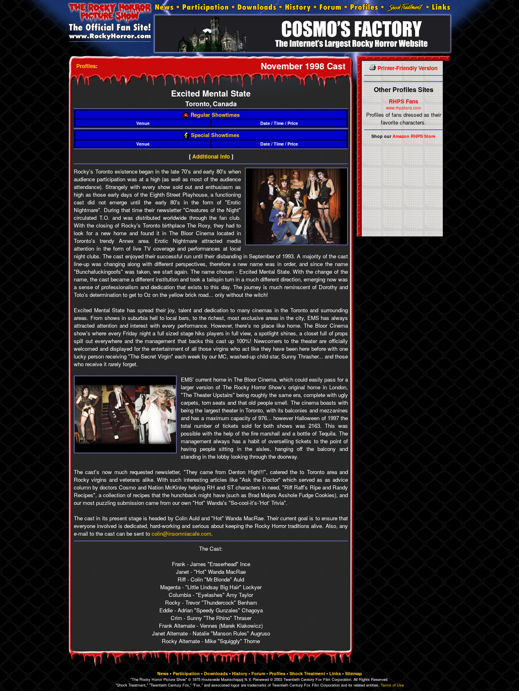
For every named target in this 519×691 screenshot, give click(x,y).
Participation (186, 673)
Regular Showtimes (214, 114)
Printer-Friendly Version (407, 68)
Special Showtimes (214, 135)
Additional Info (211, 156)
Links (335, 673)
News (163, 673)
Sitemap (353, 673)
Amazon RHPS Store (413, 136)
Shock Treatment (307, 673)
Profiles (86, 66)
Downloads (216, 673)
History (239, 673)
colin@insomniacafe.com (181, 533)
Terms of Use (392, 685)
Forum (258, 673)
